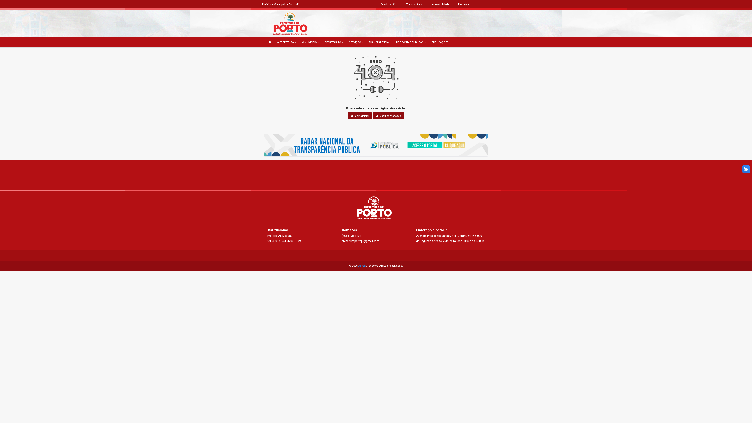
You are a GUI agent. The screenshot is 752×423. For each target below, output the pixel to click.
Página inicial (361, 115)
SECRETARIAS (333, 42)
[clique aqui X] (376, 255)
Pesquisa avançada (389, 115)
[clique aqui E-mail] (366, 255)
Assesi (362, 265)
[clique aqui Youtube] (385, 255)
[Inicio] (269, 42)
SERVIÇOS (355, 42)
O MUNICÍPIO (309, 42)
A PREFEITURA (286, 42)
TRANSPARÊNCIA (379, 42)
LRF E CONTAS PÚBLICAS (409, 42)
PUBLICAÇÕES (440, 42)
